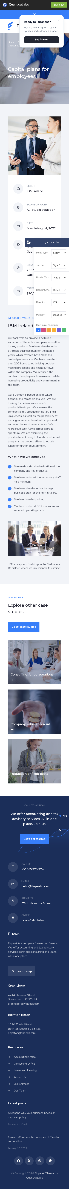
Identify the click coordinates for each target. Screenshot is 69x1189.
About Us (20, 1077)
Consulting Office (24, 1064)
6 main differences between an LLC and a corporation (33, 1139)
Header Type (42, 277)
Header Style (43, 290)
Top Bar (40, 265)
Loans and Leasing (25, 1070)
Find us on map (22, 971)
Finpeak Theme (44, 1173)
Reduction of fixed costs (29, 773)
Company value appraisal (30, 724)
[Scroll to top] (59, 1179)
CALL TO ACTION (34, 805)
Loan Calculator (32, 920)
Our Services (21, 1084)
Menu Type (42, 253)
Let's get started (34, 839)
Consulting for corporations (32, 674)
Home (11, 42)
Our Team (20, 1091)
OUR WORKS (16, 597)
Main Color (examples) (47, 325)
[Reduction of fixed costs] (34, 761)
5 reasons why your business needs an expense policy (31, 1115)
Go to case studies (24, 626)
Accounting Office (25, 1057)
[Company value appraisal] (34, 712)
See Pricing (41, 39)
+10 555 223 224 (32, 869)
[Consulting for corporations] (34, 662)
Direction (40, 302)
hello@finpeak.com (35, 886)
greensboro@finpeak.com (23, 1004)
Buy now (59, 4)
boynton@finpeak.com (22, 1033)
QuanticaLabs (11, 4)
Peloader (40, 315)
